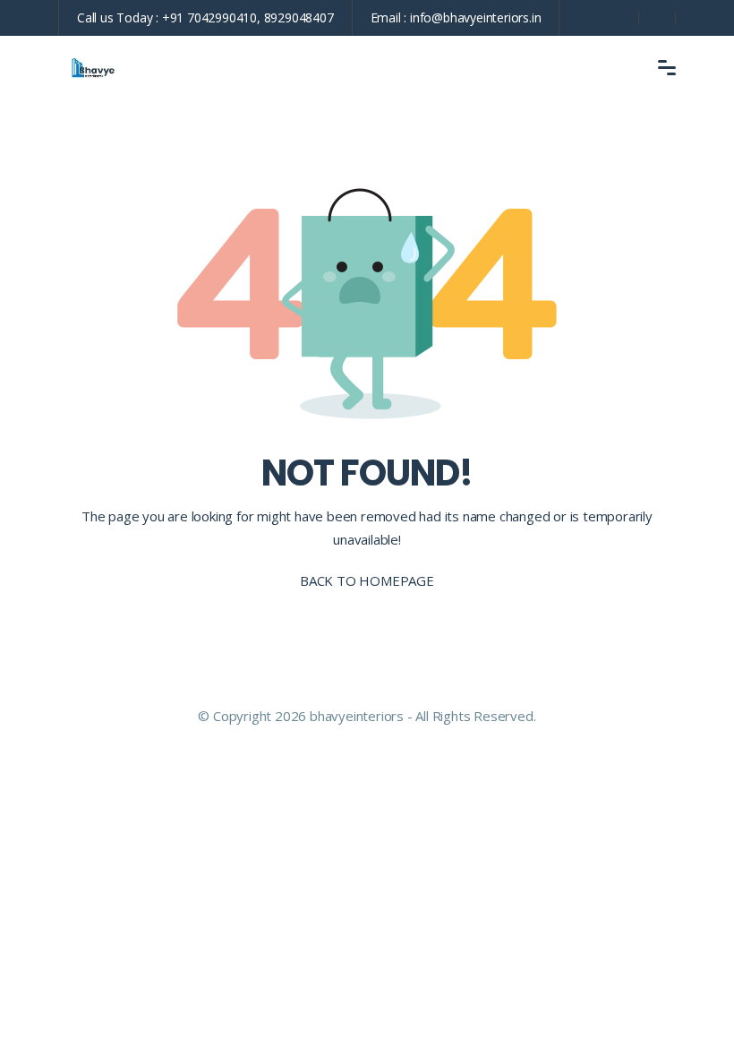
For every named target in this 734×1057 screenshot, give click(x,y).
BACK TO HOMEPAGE (367, 580)
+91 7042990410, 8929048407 (248, 17)
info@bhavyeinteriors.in (475, 17)
